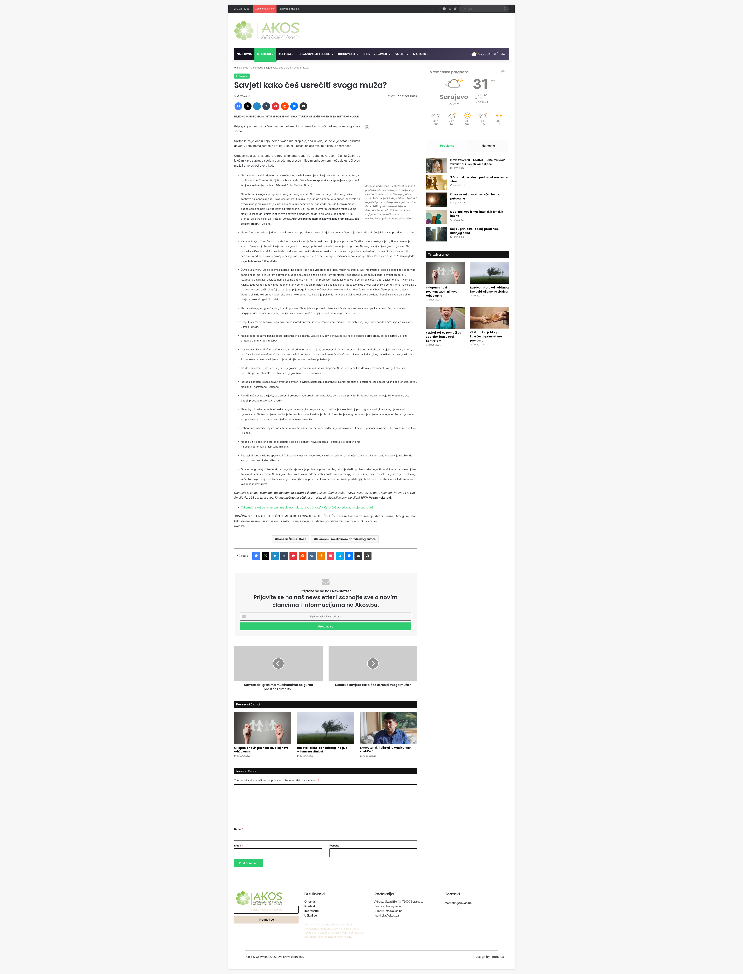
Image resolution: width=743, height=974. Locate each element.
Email (238, 845)
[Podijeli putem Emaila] (303, 106)
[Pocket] (330, 556)
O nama (309, 901)
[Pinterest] (275, 106)
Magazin (419, 54)
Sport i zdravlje (375, 54)
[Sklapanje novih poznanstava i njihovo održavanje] (262, 728)
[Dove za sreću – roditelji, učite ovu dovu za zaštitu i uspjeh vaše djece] (436, 165)
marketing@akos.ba (458, 903)
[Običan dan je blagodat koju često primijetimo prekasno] (489, 318)
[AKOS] (267, 30)
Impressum (311, 910)
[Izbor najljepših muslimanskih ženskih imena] (436, 217)
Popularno (447, 145)
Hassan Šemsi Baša (291, 539)
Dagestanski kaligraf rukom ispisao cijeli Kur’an (385, 749)
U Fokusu (264, 54)
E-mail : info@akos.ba (388, 910)
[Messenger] (294, 106)
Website (334, 845)
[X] (248, 106)
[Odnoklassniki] (321, 556)
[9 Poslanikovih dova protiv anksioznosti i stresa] (436, 182)
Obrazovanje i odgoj (314, 54)
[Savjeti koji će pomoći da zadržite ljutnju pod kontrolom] (445, 318)
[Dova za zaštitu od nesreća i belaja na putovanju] (436, 200)
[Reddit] (285, 106)
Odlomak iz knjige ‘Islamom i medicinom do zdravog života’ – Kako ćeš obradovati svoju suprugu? (307, 507)
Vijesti (400, 54)
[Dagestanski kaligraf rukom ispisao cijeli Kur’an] (388, 728)
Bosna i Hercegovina (387, 906)
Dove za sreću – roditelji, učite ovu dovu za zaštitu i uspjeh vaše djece (478, 162)
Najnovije (488, 145)
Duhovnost (346, 54)
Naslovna (244, 54)
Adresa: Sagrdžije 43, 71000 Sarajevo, (398, 901)
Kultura (284, 54)
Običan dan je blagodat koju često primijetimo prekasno (487, 336)
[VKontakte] (312, 556)
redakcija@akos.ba (386, 915)
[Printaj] (368, 556)
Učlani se (310, 915)
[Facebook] (238, 106)
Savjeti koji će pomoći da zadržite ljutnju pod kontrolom (443, 337)
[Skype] (340, 556)
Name (238, 829)
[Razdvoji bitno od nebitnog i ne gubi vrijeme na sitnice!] (325, 728)
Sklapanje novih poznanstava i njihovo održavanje (261, 749)
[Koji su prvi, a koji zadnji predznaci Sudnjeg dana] (436, 234)
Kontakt (309, 906)
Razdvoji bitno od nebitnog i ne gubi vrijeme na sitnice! (311, 8)
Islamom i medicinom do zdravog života (346, 539)
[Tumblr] (266, 106)
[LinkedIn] (257, 106)
